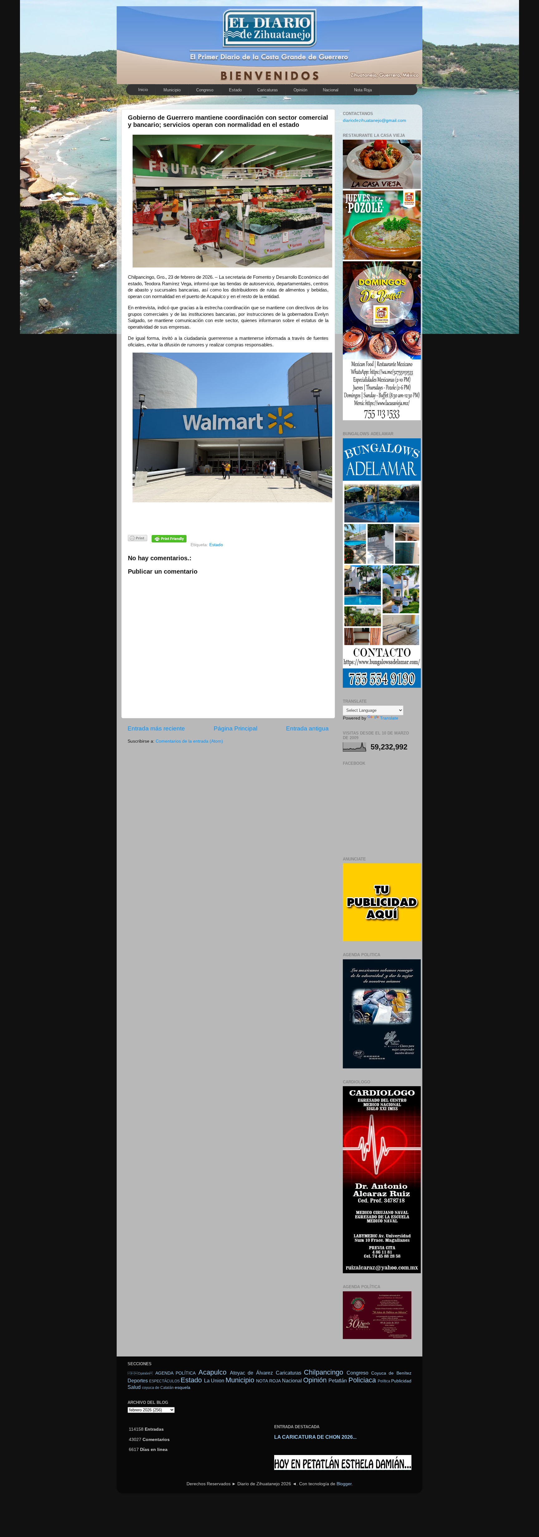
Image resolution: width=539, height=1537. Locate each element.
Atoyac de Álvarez (251, 1373)
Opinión (300, 90)
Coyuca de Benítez (391, 1373)
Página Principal (235, 728)
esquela (182, 1387)
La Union (214, 1380)
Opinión (140, 1373)
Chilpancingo (323, 1372)
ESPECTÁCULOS (164, 1381)
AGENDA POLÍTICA (175, 1373)
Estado (235, 90)
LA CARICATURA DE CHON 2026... (315, 1437)
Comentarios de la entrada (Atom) (189, 741)
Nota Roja (363, 90)
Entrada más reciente (156, 728)
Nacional (330, 90)
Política (384, 1381)
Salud (134, 1387)
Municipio (172, 90)
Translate (389, 718)
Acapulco (212, 1372)
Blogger (344, 1484)
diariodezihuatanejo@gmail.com (374, 120)
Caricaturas (267, 90)
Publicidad (401, 1381)
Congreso (204, 90)
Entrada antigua (307, 728)
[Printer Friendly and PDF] (137, 539)
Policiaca (362, 1380)
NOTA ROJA (268, 1381)
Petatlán (337, 1380)
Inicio (143, 89)
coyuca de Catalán (158, 1387)
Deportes (138, 1380)
